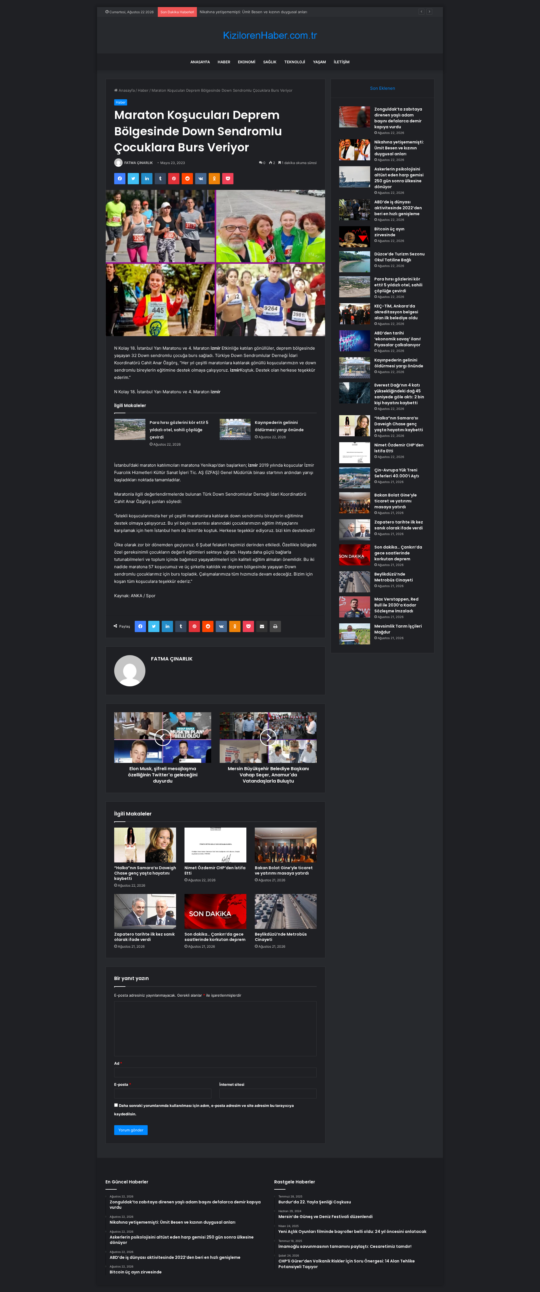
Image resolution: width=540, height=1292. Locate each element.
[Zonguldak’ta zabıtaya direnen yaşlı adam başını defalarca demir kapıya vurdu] (354, 116)
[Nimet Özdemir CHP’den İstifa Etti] (215, 845)
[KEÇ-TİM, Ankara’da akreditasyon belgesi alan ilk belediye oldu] (354, 313)
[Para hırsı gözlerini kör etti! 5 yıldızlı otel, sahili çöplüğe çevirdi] (129, 429)
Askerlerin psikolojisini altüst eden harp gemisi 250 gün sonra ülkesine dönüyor (269, 12)
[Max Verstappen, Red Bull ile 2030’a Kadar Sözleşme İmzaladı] (354, 606)
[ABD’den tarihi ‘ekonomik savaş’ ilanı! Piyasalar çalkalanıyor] (354, 340)
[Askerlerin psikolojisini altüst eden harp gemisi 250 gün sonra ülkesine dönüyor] (354, 176)
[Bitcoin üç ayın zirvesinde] (354, 236)
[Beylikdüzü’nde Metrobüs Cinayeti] (286, 911)
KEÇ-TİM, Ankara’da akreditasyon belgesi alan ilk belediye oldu (396, 312)
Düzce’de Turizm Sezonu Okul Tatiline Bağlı (399, 257)
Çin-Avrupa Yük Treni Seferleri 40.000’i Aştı (396, 473)
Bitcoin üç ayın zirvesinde (389, 232)
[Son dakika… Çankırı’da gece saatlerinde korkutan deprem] (215, 911)
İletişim (342, 62)
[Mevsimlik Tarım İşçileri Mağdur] (354, 633)
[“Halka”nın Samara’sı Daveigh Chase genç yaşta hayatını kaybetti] (145, 845)
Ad (118, 1063)
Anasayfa (200, 62)
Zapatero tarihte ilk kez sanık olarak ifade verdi (144, 936)
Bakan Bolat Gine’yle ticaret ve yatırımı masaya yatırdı (284, 870)
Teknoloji (294, 62)
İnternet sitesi (231, 1084)
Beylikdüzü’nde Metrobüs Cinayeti (281, 936)
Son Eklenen (382, 88)
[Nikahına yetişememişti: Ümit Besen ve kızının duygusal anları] (354, 149)
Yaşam (319, 62)
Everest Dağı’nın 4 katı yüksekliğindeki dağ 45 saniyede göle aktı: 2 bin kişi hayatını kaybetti (399, 394)
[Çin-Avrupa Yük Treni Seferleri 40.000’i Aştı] (354, 477)
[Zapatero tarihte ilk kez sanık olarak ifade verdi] (145, 911)
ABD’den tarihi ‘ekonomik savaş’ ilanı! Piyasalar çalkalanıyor (397, 339)
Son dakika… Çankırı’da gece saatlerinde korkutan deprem (215, 936)
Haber (224, 62)
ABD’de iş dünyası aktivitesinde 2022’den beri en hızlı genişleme (398, 208)
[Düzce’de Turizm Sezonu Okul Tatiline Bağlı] (354, 261)
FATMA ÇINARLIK (138, 163)
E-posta (122, 1084)
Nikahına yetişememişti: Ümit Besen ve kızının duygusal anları (399, 148)
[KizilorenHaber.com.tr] (270, 35)
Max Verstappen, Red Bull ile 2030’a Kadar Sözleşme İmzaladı (396, 605)
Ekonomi (246, 62)
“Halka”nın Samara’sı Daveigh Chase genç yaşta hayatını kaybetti (145, 873)
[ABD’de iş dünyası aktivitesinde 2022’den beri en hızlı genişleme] (354, 209)
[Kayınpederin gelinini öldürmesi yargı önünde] (235, 429)
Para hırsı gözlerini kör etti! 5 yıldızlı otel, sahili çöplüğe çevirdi (179, 430)
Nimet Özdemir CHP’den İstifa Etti (215, 870)
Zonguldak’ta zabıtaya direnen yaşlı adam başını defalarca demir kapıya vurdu (398, 118)
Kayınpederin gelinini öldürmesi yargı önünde (398, 363)
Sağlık (269, 62)
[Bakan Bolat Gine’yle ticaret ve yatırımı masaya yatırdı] (286, 845)
